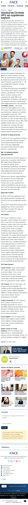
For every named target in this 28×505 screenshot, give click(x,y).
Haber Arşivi (6, 475)
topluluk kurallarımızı (15, 432)
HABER (4, 479)
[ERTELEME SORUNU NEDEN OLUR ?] (7, 400)
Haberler (3, 10)
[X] (11, 461)
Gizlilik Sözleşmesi (5, 497)
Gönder (4, 427)
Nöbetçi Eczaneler (7, 465)
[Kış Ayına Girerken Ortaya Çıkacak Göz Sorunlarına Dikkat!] (7, 387)
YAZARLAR (19, 6)
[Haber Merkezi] (4, 359)
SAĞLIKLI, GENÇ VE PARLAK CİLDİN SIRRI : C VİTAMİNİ (20, 379)
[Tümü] (26, 447)
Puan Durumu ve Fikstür (9, 470)
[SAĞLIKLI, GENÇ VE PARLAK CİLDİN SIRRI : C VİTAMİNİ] (21, 373)
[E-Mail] (10, 361)
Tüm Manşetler (6, 472)
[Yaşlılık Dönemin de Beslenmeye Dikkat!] (21, 400)
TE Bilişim (17, 490)
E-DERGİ (3, 6)
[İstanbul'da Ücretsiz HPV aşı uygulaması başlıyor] (14, 59)
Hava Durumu (6, 467)
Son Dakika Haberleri (8, 473)
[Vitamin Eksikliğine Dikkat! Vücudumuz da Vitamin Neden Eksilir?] (21, 387)
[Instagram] (14, 461)
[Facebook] (9, 461)
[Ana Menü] (1, 2)
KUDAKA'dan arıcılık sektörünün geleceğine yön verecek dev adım (14, 502)
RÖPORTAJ (11, 6)
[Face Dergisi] (14, 2)
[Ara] (26, 2)
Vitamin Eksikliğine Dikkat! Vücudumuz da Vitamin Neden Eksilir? (21, 393)
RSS (5, 486)
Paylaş (4, 69)
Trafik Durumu (6, 468)
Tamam (13, 497)
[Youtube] (17, 461)
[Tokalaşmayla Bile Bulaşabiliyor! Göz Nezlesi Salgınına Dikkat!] (7, 373)
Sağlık (10, 10)
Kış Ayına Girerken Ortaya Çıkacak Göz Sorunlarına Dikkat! (6, 393)
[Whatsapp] (19, 461)
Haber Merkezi (13, 358)
